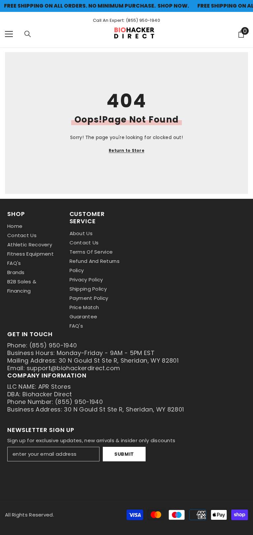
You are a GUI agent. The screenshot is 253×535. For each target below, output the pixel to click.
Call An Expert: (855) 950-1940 (126, 20)
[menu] (9, 34)
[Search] (28, 34)
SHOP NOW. (173, 6)
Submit (124, 454)
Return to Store (126, 150)
